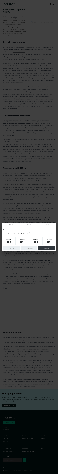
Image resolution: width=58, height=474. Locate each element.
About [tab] (46, 224)
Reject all (11, 248)
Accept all (46, 248)
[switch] (22, 242)
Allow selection (29, 248)
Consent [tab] (11, 224)
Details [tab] (29, 224)
